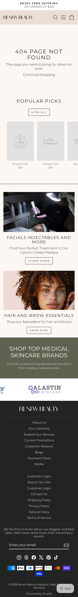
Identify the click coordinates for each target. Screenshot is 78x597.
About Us (39, 422)
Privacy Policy (39, 506)
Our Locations (39, 428)
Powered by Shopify (39, 593)
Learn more (39, 260)
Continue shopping (39, 75)
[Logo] (44, 389)
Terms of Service (39, 518)
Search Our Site (39, 482)
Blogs (39, 452)
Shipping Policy (39, 500)
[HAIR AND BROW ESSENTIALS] (39, 290)
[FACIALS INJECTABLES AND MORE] (39, 212)
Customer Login (39, 476)
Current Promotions (39, 440)
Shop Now (39, 330)
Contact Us (39, 494)
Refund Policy (39, 512)
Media (39, 464)
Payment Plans (39, 458)
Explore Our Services (39, 434)
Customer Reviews (39, 446)
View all (39, 112)
